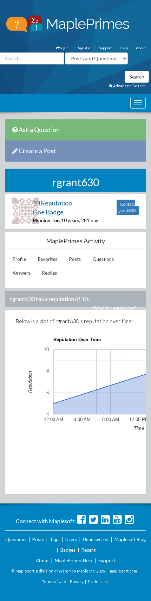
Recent (88, 550)
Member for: (46, 220)
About (141, 48)
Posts (75, 259)
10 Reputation (52, 203)
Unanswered (96, 539)
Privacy (77, 581)
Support (105, 48)
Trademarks (98, 581)
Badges (68, 550)
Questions (103, 259)
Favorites (47, 259)
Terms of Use (54, 581)
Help (124, 48)
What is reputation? (114, 308)
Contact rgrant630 (126, 207)
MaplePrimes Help (73, 560)
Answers (21, 273)
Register (84, 48)
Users (71, 539)
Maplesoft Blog (130, 539)
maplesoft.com (123, 571)
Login (64, 48)
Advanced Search (129, 85)
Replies (49, 273)
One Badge (48, 212)
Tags (54, 539)
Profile (19, 259)
